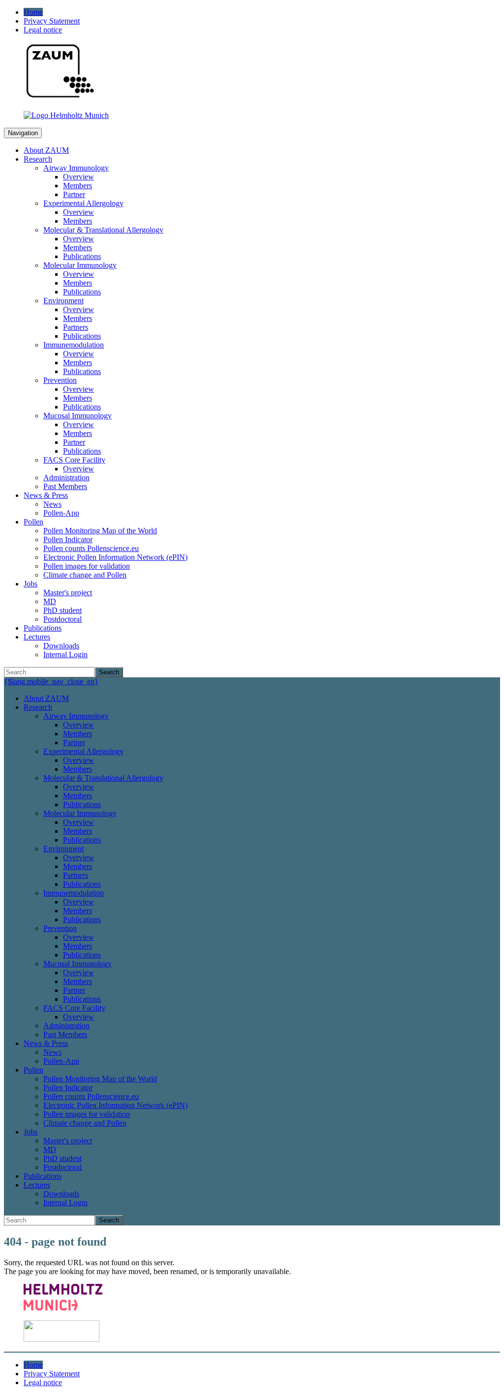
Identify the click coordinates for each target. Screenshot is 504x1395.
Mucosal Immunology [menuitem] (77, 415)
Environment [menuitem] (63, 300)
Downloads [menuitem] (61, 645)
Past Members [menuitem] (65, 486)
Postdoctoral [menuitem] (62, 619)
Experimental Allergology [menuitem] (83, 203)
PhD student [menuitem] (62, 610)
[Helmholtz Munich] (66, 115)
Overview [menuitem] (78, 177)
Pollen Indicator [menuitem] (68, 539)
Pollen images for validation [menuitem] (86, 566)
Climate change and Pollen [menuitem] (84, 575)
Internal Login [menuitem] (65, 654)
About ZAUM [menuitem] (46, 150)
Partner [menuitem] (74, 194)
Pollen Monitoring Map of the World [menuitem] (100, 530)
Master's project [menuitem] (67, 592)
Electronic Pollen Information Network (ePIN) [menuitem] (115, 557)
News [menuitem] (52, 504)
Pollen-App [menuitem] (61, 513)
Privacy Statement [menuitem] (52, 21)
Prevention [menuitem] (60, 380)
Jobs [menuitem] (30, 584)
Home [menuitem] (33, 12)
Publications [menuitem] (82, 256)
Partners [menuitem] (75, 327)
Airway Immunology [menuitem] (76, 168)
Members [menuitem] (77, 185)
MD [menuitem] (49, 601)
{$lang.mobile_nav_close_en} (51, 681)
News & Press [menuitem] (46, 495)
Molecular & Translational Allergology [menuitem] (103, 230)
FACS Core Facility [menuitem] (74, 460)
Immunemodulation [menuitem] (73, 345)
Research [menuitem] (38, 159)
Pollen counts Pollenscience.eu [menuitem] (91, 548)
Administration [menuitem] (66, 477)
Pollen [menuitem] (33, 522)
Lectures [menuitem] (37, 637)
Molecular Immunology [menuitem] (80, 265)
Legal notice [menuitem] (43, 30)
